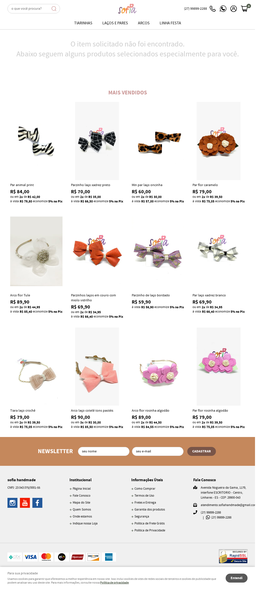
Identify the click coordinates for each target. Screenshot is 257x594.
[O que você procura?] (54, 8)
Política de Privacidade (149, 530)
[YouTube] (25, 503)
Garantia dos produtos (149, 510)
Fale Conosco (81, 496)
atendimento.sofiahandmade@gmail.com (229, 505)
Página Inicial (82, 489)
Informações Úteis (147, 480)
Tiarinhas (83, 23)
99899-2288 (195, 8)
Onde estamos (82, 517)
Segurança (141, 517)
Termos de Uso (144, 496)
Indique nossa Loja (85, 523)
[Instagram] (12, 503)
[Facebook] (37, 503)
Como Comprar (144, 489)
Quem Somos (82, 510)
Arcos (144, 23)
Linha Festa (170, 23)
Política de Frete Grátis (149, 523)
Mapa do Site (81, 503)
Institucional (80, 480)
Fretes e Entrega (145, 503)
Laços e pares (115, 23)
